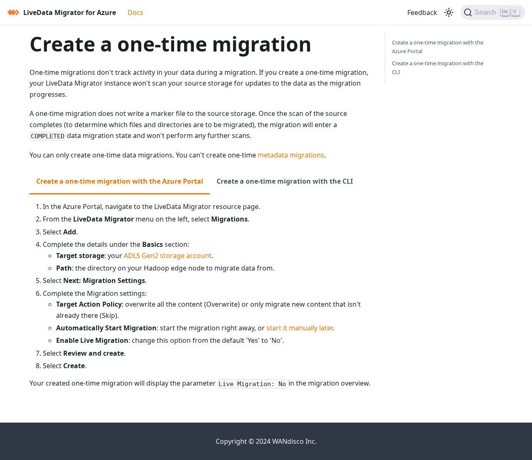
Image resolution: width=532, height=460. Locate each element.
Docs (135, 12)
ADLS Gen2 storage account (168, 255)
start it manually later (299, 327)
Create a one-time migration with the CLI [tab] (285, 181)
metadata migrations (291, 155)
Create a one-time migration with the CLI (437, 67)
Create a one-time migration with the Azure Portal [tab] (119, 181)
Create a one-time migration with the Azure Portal (437, 47)
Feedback (422, 12)
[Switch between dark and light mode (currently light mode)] (449, 12)
